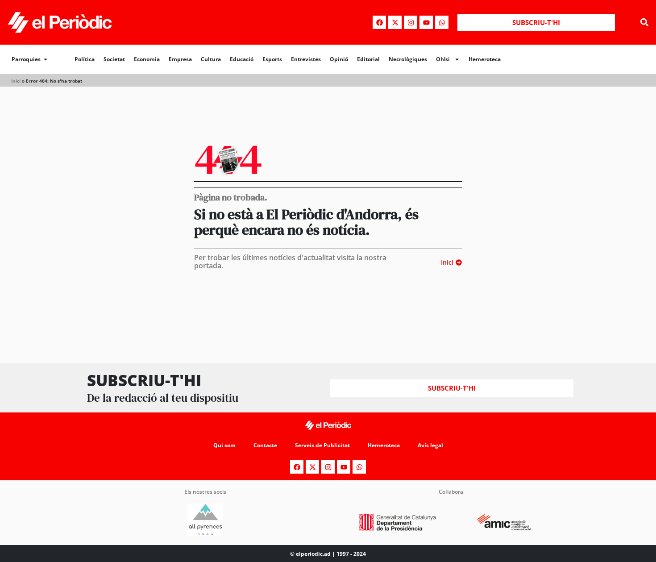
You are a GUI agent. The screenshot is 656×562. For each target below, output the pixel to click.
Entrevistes (306, 59)
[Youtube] (426, 22)
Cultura (211, 59)
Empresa (180, 59)
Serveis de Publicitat (322, 445)
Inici (16, 81)
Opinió (339, 59)
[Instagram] (410, 22)
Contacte (265, 445)
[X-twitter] (395, 22)
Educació (241, 59)
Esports (272, 59)
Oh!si (443, 59)
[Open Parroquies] (45, 59)
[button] (644, 22)
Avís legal (430, 445)
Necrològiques (408, 59)
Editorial (368, 59)
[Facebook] (379, 22)
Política (85, 59)
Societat (114, 59)
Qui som (224, 445)
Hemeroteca (485, 59)
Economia (147, 59)
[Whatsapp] (441, 22)
